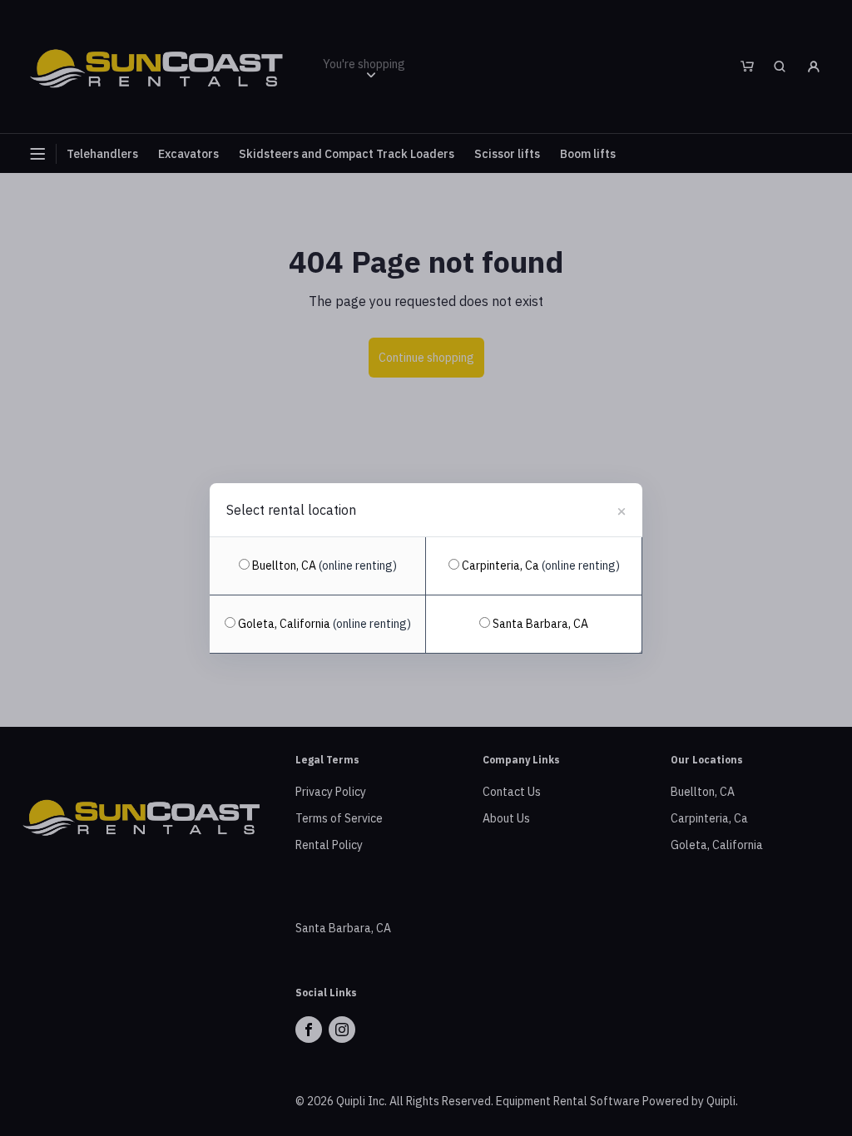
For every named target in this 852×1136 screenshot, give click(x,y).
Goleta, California (323, 623)
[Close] (621, 509)
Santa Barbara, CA (539, 623)
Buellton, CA (323, 565)
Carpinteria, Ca (539, 565)
